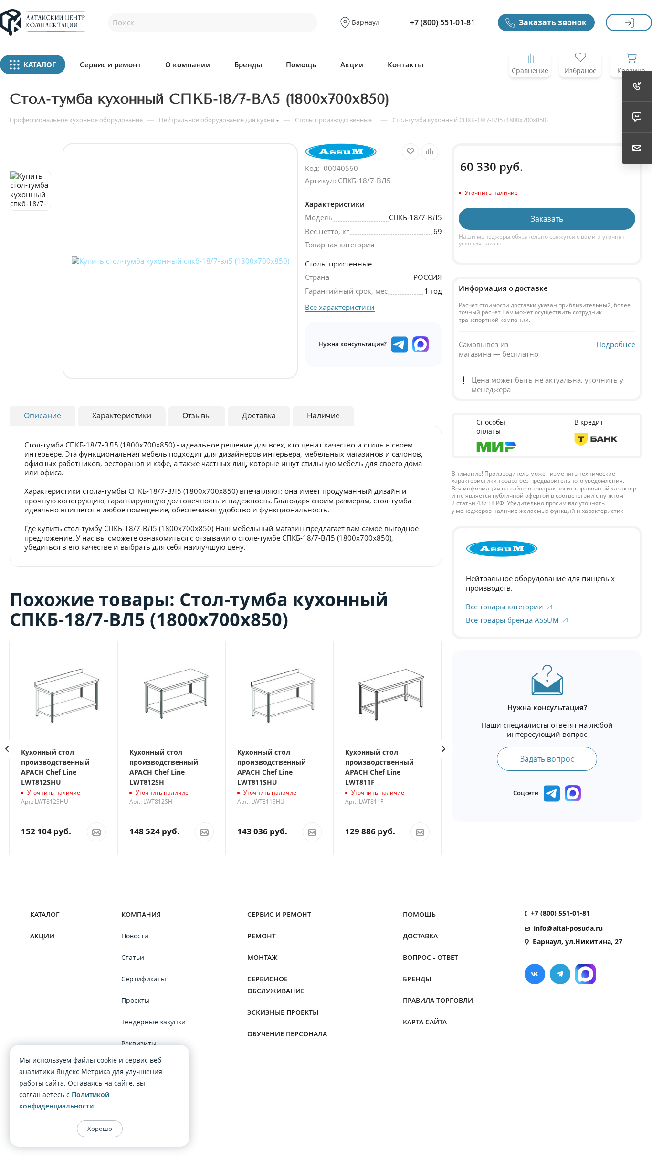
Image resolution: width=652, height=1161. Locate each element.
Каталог (45, 914)
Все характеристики (340, 307)
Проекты (135, 1000)
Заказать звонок (553, 22)
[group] (180, 261)
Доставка (420, 935)
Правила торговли (438, 1000)
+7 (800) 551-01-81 (442, 22)
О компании (187, 64)
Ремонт (261, 935)
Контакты (405, 64)
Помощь (301, 64)
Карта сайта (425, 1021)
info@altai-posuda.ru (568, 928)
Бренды (248, 64)
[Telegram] (560, 974)
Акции (352, 64)
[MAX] (420, 344)
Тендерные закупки (153, 1021)
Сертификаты (143, 978)
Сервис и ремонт (110, 64)
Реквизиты (139, 1043)
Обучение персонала (287, 1033)
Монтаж (262, 957)
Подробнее (615, 344)
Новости (134, 935)
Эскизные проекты (282, 1012)
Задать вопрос (547, 759)
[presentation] (443, 748)
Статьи (132, 957)
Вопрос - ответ (430, 957)
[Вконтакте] (535, 974)
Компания (141, 914)
